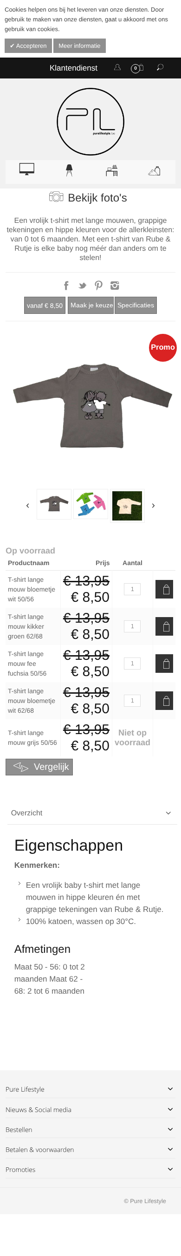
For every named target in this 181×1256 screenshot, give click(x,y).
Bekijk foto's (97, 198)
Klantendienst (73, 68)
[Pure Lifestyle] (90, 122)
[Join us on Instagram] (115, 288)
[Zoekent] (160, 68)
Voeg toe (164, 589)
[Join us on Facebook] (67, 288)
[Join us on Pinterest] (99, 288)
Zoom (90, 409)
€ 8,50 (45, 305)
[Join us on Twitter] (83, 288)
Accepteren (31, 45)
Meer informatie (79, 45)
